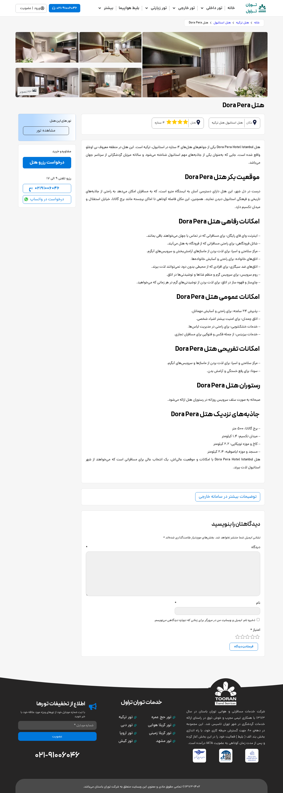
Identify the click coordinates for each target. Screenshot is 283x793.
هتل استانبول (222, 23)
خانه (231, 8)
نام (217, 603)
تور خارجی (186, 8)
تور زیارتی (159, 8)
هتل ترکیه (242, 23)
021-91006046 (57, 755)
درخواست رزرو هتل (47, 162)
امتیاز (255, 630)
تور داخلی (214, 8)
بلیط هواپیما (129, 8)
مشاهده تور (45, 131)
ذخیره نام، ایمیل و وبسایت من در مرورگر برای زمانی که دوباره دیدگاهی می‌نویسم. (204, 620)
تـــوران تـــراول (251, 8)
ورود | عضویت (30, 8)
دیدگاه (173, 547)
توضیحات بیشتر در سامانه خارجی (228, 497)
